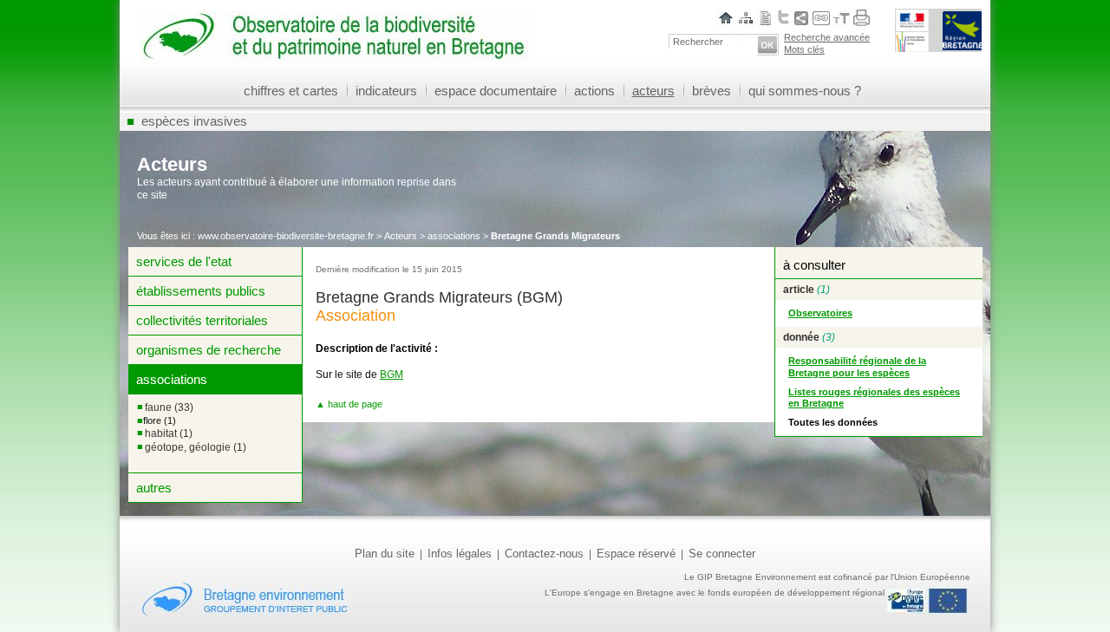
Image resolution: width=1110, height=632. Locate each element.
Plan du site (385, 553)
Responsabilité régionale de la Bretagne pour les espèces (857, 366)
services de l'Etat (184, 261)
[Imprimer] (861, 17)
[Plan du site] (745, 18)
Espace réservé (636, 553)
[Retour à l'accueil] (336, 56)
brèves (711, 90)
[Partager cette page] (801, 18)
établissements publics (200, 290)
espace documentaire (495, 90)
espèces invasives (194, 121)
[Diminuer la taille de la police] (835, 18)
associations (454, 236)
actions (594, 90)
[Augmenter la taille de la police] (844, 18)
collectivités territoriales (202, 320)
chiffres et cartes (291, 90)
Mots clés (804, 49)
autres (154, 487)
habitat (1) (169, 433)
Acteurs (400, 236)
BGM (391, 374)
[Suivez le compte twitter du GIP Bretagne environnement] (783, 17)
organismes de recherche (208, 349)
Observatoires (820, 313)
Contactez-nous (544, 553)
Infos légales (460, 553)
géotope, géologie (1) (195, 447)
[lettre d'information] (765, 18)
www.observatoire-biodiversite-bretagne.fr (286, 236)
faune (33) (169, 407)
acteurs (653, 90)
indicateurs (386, 90)
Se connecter (722, 553)
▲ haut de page (349, 404)
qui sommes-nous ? (804, 90)
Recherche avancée (827, 37)
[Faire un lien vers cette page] (821, 18)
